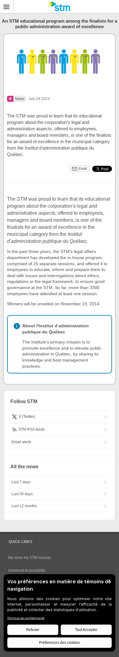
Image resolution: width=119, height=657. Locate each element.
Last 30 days (22, 494)
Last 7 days (21, 482)
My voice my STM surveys (29, 557)
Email (83, 168)
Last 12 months (24, 506)
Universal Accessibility (26, 570)
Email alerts (21, 442)
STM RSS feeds (31, 429)
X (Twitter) (26, 417)
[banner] (59, 6)
